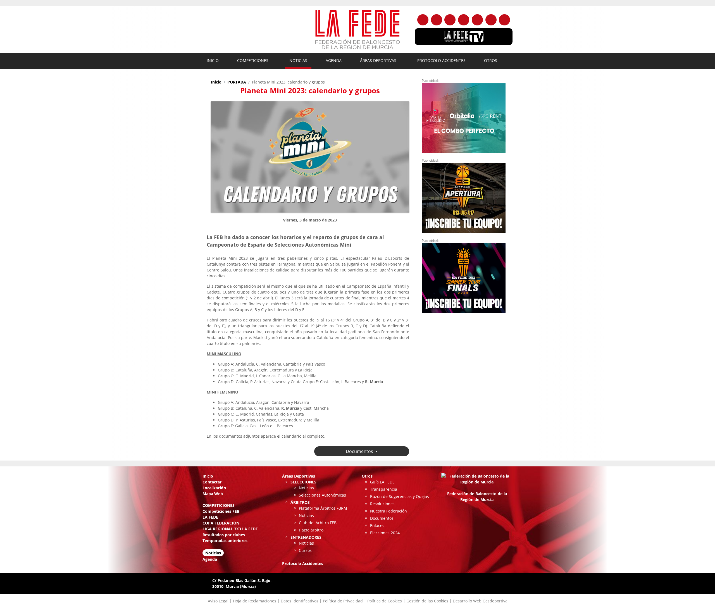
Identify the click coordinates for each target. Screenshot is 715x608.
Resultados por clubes (223, 534)
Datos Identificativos (299, 601)
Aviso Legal (218, 601)
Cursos (305, 550)
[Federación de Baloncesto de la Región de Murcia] (357, 29)
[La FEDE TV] (463, 36)
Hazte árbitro (311, 530)
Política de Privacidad (343, 601)
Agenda (334, 60)
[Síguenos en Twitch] (491, 19)
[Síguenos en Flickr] (463, 19)
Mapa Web (212, 493)
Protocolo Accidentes (441, 60)
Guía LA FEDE (382, 482)
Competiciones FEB (220, 511)
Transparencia (383, 489)
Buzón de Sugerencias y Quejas (399, 496)
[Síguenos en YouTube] (477, 19)
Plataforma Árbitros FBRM (323, 508)
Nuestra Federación (388, 511)
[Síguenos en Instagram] (450, 19)
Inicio (213, 60)
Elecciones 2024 (385, 532)
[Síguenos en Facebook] (422, 19)
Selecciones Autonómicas (322, 495)
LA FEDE (210, 517)
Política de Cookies (384, 601)
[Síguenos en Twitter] (436, 19)
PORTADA (236, 82)
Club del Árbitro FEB (318, 522)
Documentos (382, 518)
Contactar (211, 482)
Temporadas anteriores (224, 540)
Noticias (298, 60)
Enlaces (377, 525)
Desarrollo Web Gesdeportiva (480, 601)
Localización (214, 487)
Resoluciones (382, 503)
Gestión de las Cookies (427, 601)
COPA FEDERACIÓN (220, 523)
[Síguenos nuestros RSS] (504, 19)
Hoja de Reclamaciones (254, 601)
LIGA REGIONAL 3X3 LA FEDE (230, 528)
